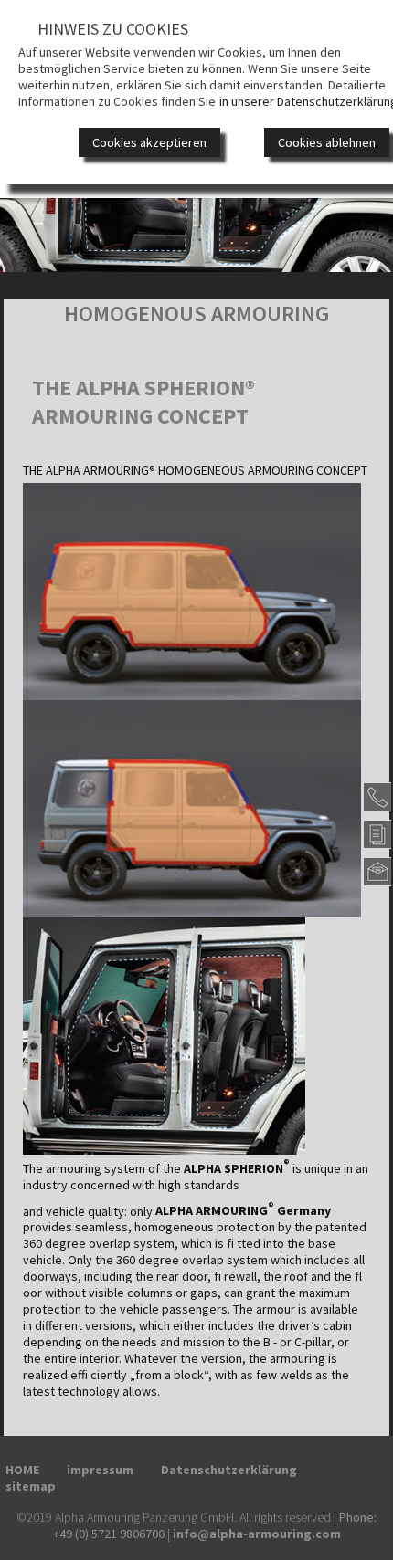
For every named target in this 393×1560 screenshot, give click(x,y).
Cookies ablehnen (327, 142)
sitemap (30, 1486)
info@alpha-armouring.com (257, 1533)
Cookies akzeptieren (149, 142)
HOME (22, 1469)
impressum (100, 1469)
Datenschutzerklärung (229, 1469)
